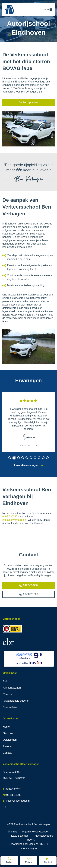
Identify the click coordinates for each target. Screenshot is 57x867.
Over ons (8, 733)
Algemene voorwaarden (35, 831)
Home (6, 726)
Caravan (8, 694)
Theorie (7, 746)
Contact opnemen (28, 102)
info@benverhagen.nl (14, 520)
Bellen (9, 862)
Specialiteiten (10, 707)
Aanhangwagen (12, 687)
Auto (5, 681)
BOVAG (30, 840)
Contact (48, 862)
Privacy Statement (19, 835)
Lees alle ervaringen (26, 465)
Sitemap (12, 831)
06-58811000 (30, 594)
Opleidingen (10, 739)
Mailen (28, 862)
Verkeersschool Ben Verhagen (33, 824)
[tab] (9, 457)
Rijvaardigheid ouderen (16, 700)
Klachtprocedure (44, 835)
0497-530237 (9, 516)
